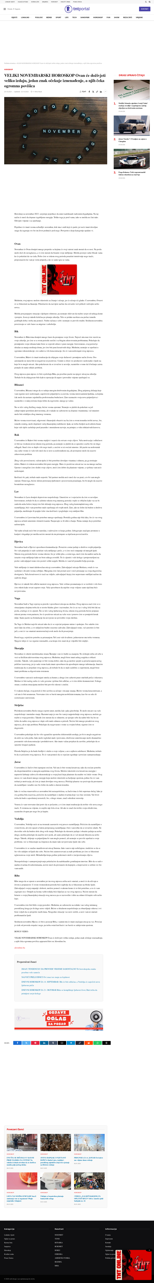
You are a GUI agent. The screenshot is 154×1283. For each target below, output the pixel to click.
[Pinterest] (6, 187)
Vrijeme (139, 17)
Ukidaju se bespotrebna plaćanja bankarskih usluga (51, 1197)
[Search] (149, 2)
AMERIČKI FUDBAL (62, 1258)
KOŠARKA (59, 1242)
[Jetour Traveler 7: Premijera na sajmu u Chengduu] (132, 126)
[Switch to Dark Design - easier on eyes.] (146, 2)
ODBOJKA (58, 1254)
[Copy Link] (97, 91)
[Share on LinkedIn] (101, 91)
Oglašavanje (109, 1250)
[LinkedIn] (6, 203)
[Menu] (5, 9)
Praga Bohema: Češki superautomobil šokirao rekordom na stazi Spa (132, 173)
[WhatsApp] (6, 220)
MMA (57, 1265)
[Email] (6, 192)
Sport (58, 17)
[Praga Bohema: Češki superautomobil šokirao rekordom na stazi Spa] (132, 159)
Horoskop (54, 2)
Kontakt (144, 9)
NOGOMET (59, 1235)
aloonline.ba (19, 947)
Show (116, 17)
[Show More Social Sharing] (105, 91)
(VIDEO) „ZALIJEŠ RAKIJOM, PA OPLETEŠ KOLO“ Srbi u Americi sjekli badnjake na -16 (88, 1198)
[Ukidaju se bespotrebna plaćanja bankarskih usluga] (55, 1181)
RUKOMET (59, 1246)
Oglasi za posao (23, 2)
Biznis (49, 17)
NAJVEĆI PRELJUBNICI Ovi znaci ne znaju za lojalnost (46, 977)
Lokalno (25, 17)
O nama (108, 1235)
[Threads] (6, 225)
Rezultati (127, 17)
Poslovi (38, 17)
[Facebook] (6, 176)
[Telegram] (6, 214)
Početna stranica (9, 63)
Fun (108, 17)
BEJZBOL (58, 1262)
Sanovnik (84, 17)
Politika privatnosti (111, 1258)
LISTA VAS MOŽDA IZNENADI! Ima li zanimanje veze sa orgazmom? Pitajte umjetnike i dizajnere (21, 1198)
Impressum (109, 1239)
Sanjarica (45, 2)
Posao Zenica (77, 2)
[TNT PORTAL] (77, 9)
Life (66, 17)
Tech (74, 17)
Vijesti (14, 17)
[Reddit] (6, 209)
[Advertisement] (77, 41)
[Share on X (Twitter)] (93, 91)
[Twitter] (6, 181)
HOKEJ (57, 1250)
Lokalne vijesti (10, 2)
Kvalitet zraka (65, 2)
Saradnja (108, 1246)
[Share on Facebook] (89, 91)
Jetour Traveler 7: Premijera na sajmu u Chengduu (133, 140)
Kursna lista (35, 2)
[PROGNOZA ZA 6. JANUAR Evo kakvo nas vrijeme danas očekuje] (89, 1142)
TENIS (57, 1239)
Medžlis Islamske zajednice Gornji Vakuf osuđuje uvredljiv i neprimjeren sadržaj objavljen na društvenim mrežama (133, 105)
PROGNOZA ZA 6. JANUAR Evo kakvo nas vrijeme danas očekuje (88, 1159)
